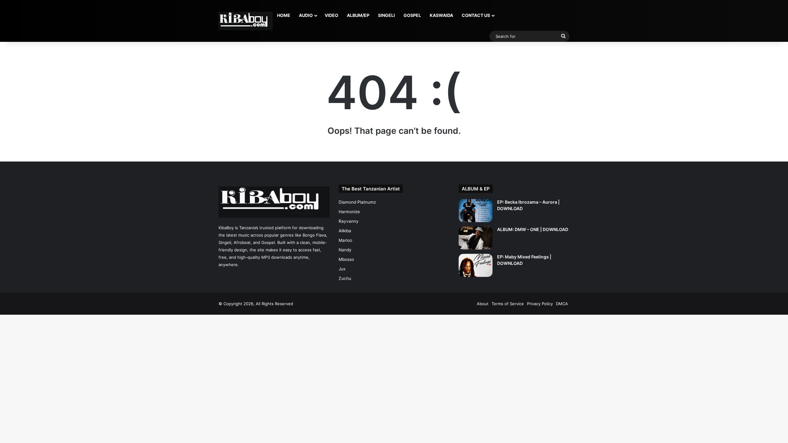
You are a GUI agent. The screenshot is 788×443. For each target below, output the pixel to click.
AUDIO (306, 15)
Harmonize (349, 211)
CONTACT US (476, 15)
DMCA (562, 303)
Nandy (345, 249)
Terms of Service (508, 303)
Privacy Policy (540, 303)
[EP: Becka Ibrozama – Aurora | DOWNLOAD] (475, 210)
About (482, 303)
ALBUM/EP (358, 15)
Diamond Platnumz (357, 202)
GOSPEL (412, 15)
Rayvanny (349, 221)
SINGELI (386, 15)
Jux (342, 268)
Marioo (345, 240)
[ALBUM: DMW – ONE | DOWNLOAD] (475, 237)
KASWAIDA (441, 15)
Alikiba (345, 230)
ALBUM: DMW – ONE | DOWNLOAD (532, 229)
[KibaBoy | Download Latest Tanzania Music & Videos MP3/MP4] (246, 21)
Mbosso (346, 259)
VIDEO (331, 15)
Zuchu (345, 278)
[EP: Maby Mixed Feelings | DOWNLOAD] (475, 265)
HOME (283, 15)
